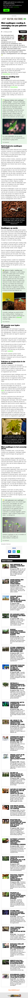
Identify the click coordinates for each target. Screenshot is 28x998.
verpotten (10, 351)
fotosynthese (6, 74)
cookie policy (16, 7)
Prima (6, 10)
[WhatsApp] (18, 551)
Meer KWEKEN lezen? (14, 990)
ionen (2, 390)
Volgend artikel (13, 556)
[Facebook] (9, 551)
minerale (19, 317)
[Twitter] (14, 551)
